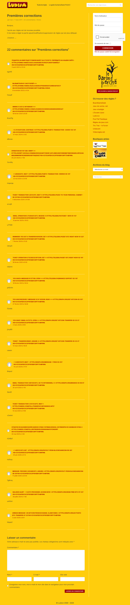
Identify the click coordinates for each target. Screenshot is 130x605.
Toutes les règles (42, 5)
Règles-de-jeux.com (100, 122)
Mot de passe (99, 25)
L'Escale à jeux (98, 113)
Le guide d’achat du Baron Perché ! (59, 5)
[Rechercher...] (105, 5)
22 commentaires (29, 20)
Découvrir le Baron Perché (108, 91)
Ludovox (96, 116)
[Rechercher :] (108, 177)
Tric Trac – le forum (100, 125)
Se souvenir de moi (102, 43)
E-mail (37, 575)
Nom (9, 575)
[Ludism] (17, 5)
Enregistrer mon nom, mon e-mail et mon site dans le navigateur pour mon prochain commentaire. (41, 585)
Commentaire (13, 547)
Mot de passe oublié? (102, 52)
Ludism (61, 603)
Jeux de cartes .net (100, 106)
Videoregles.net (99, 132)
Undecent (96, 129)
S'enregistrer (115, 52)
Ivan (11, 20)
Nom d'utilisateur (101, 16)
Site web (63, 575)
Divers (39, 20)
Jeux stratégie (98, 109)
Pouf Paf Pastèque (100, 119)
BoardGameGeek (99, 103)
